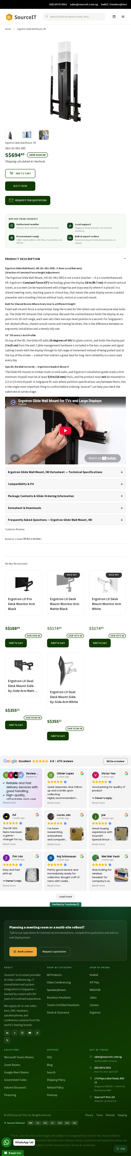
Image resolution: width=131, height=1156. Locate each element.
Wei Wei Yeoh (110, 856)
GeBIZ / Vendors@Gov (114, 4)
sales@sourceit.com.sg (84, 4)
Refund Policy (55, 1087)
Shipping (10, 161)
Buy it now (20, 186)
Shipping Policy (56, 1080)
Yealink (94, 975)
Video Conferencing (59, 982)
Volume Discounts (15, 1087)
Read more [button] (9, 802)
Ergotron (95, 1012)
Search (51, 1072)
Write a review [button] (115, 761)
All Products (54, 975)
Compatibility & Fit (21, 484)
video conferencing (18, 980)
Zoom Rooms (12, 1065)
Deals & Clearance (58, 1012)
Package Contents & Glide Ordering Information (41, 496)
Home (8, 29)
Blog (50, 1065)
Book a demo (25, 951)
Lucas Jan (64, 815)
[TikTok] (37, 1033)
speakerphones (13, 1015)
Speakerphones (56, 990)
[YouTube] (30, 1033)
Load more (65, 896)
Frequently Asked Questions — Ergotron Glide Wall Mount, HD (50, 520)
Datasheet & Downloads (24, 508)
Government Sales (15, 1080)
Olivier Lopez (65, 773)
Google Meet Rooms (16, 1072)
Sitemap (52, 1095)
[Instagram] (22, 1033)
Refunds (110, 1115)
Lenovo (94, 1005)
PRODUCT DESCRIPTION (22, 259)
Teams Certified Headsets (63, 1005)
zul (14, 815)
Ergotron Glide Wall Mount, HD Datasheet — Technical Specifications (55, 472)
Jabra (93, 997)
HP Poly (94, 982)
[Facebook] (15, 1033)
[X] (7, 1040)
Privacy (89, 1115)
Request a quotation (54, 951)
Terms (99, 1115)
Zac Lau (17, 856)
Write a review (32, 539)
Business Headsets (59, 997)
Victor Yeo (108, 773)
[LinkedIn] (7, 1033)
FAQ (49, 1057)
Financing (10, 1095)
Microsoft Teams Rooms (19, 1057)
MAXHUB (95, 990)
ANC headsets (19, 1010)
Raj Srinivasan (66, 856)
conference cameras (16, 1020)
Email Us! (14, 1153)
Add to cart (16, 643)
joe (103, 815)
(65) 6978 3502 (58, 4)
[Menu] (123, 17)
